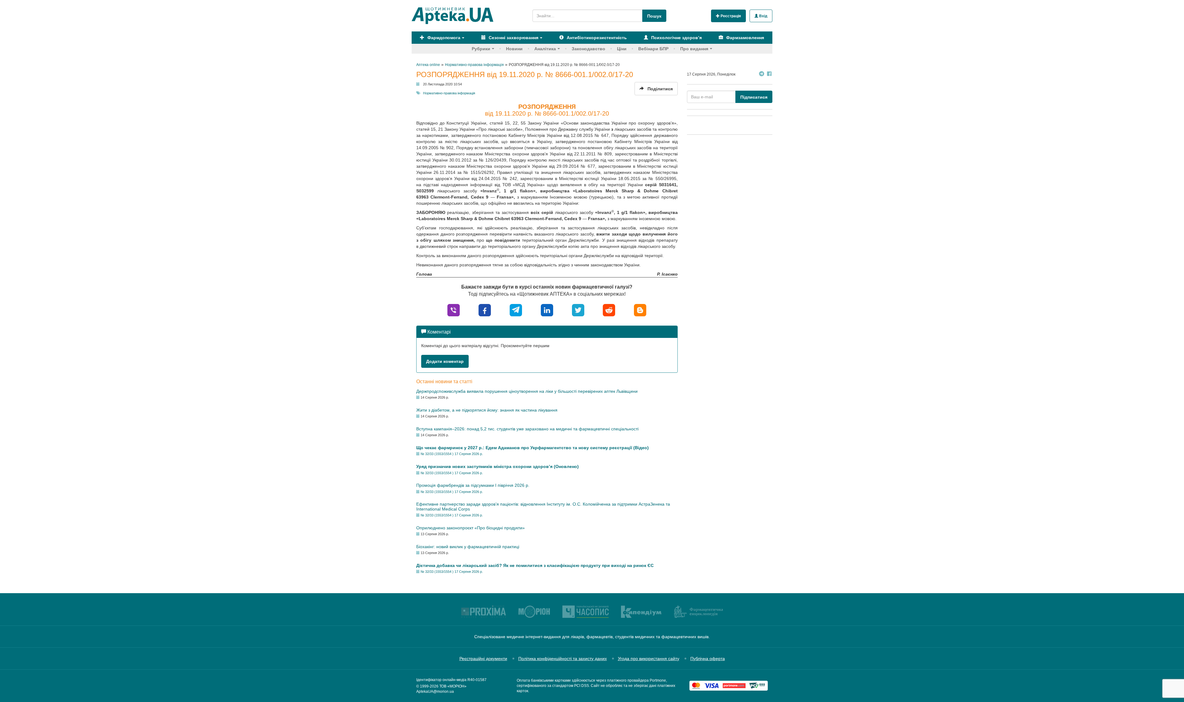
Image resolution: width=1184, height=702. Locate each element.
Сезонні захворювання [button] (512, 37)
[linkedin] (547, 309)
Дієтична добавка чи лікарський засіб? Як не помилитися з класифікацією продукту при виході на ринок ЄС (535, 565)
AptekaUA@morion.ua (435, 691)
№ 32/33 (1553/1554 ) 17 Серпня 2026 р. (452, 454)
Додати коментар (445, 361)
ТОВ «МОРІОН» (453, 686)
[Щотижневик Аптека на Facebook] (769, 74)
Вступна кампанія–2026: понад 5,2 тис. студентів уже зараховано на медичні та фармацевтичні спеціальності (527, 428)
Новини (514, 48)
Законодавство (588, 48)
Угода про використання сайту (648, 658)
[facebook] (485, 309)
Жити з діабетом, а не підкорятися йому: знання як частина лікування (486, 410)
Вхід (762, 16)
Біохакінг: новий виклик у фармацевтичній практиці (467, 546)
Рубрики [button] (481, 48)
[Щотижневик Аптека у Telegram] (761, 74)
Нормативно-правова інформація (449, 93)
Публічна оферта (707, 658)
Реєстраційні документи (483, 658)
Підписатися (753, 97)
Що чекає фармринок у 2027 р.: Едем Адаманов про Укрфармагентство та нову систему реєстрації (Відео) (532, 447)
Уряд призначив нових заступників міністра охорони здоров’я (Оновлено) (497, 466)
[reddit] (609, 309)
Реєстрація (730, 16)
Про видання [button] (694, 48)
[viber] (453, 309)
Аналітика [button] (545, 48)
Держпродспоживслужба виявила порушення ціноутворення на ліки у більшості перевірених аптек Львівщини (527, 391)
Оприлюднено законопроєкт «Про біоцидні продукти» (470, 527)
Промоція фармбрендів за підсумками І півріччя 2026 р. (472, 485)
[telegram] (516, 309)
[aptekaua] (640, 309)
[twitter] (578, 309)
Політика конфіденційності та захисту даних (562, 658)
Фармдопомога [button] (443, 37)
